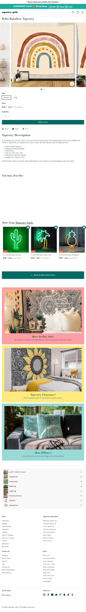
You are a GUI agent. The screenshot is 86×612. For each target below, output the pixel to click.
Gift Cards (5, 546)
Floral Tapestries (48, 526)
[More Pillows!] (43, 427)
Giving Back (47, 581)
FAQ (3, 564)
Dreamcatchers (7, 526)
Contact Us (6, 567)
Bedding (4, 523)
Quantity (5, 112)
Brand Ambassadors (8, 570)
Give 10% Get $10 (48, 570)
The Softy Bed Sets (49, 529)
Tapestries (5, 520)
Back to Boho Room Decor (44, 275)
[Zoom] (72, 84)
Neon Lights (47, 535)
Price (4, 103)
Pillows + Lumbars (8, 538)
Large (15, 97)
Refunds (4, 561)
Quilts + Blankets (7, 535)
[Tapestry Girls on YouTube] (52, 595)
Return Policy (6, 558)
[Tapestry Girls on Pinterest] (60, 595)
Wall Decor (5, 543)
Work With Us (6, 572)
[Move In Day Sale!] (43, 311)
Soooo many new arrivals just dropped (43, 2)
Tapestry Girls (24, 223)
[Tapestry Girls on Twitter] (56, 595)
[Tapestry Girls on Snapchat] (64, 595)
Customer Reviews (49, 558)
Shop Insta (46, 572)
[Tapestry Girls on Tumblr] (72, 595)
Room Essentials (48, 567)
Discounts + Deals (49, 564)
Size (3, 93)
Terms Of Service (48, 575)
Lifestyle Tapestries (49, 523)
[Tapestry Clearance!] (43, 369)
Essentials (5, 529)
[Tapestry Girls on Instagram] (44, 595)
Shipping (5, 555)
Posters (4, 541)
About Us (46, 555)
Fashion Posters (48, 538)
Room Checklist (48, 561)
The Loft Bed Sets (49, 532)
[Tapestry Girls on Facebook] (48, 595)
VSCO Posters (47, 541)
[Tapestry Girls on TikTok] (68, 595)
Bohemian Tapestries (50, 520)
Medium (6, 97)
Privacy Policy (47, 578)
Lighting (4, 532)
